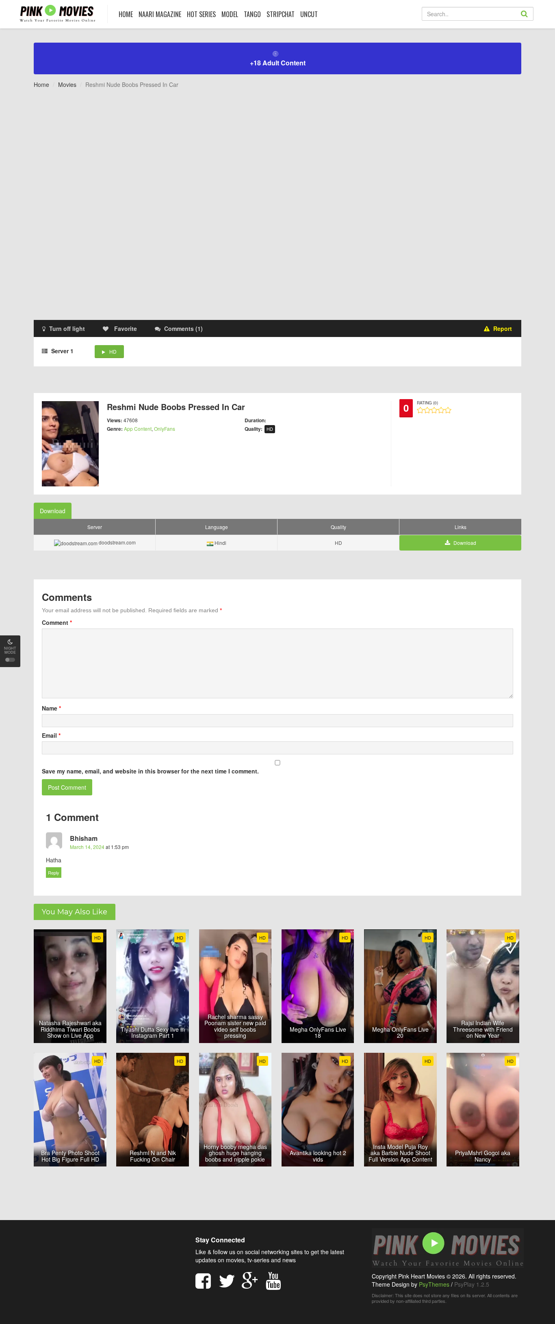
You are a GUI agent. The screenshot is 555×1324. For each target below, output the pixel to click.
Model (229, 14)
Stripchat (281, 14)
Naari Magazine (160, 14)
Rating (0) (427, 403)
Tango (252, 14)
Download (52, 511)
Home (41, 84)
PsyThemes (434, 1284)
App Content (138, 428)
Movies (67, 84)
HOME (126, 14)
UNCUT (309, 14)
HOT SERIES (201, 14)
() (183, 328)
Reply (53, 872)
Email (51, 735)
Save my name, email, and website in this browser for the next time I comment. (150, 771)
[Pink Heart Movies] (57, 13)
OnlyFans (164, 428)
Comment (57, 622)
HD (113, 351)
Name (51, 708)
